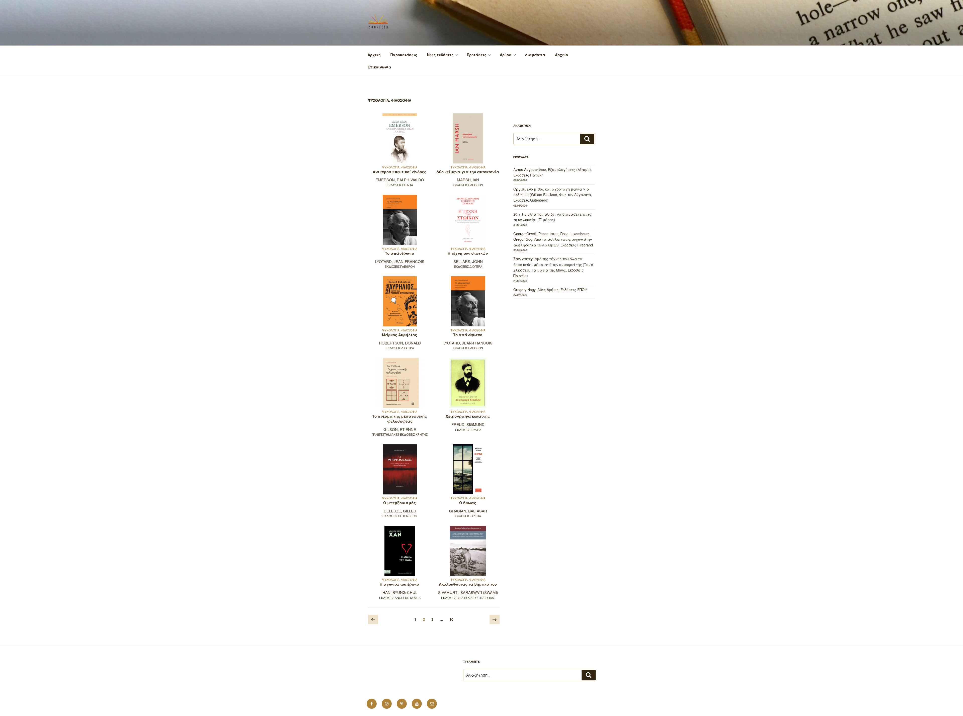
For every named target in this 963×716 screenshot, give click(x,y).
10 (452, 619)
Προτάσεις (477, 54)
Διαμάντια (535, 54)
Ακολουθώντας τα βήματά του (468, 584)
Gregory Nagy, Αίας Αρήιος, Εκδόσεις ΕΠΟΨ (550, 289)
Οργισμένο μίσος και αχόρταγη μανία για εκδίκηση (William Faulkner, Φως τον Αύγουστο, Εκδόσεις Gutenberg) (552, 195)
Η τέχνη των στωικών (468, 253)
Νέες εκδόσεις (440, 54)
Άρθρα (506, 54)
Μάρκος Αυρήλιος (399, 334)
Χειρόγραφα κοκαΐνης (468, 416)
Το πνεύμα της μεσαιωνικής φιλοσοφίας (399, 418)
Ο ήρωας (467, 502)
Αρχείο (561, 54)
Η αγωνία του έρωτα (400, 584)
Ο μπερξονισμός (399, 502)
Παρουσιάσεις (403, 54)
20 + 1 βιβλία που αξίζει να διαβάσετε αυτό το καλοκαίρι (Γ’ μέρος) (552, 217)
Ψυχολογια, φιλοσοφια (399, 167)
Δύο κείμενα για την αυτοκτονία (467, 171)
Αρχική (374, 54)
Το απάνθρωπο (399, 253)
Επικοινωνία (379, 66)
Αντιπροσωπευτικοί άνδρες (399, 171)
